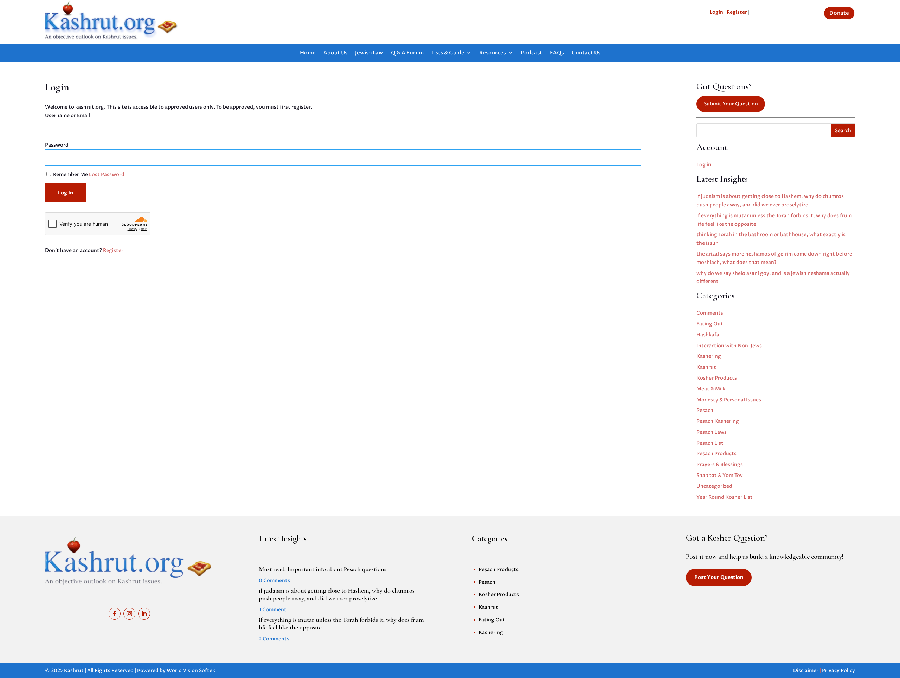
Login (716, 12)
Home (308, 53)
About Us (335, 53)
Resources (492, 53)
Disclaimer (805, 670)
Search (843, 130)
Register (737, 12)
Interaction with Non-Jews (729, 345)
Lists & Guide (447, 53)
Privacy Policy (838, 670)
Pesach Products (716, 453)
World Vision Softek (191, 670)
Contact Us (586, 53)
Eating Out (709, 324)
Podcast (531, 53)
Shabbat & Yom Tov (719, 475)
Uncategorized (714, 486)
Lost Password (106, 174)
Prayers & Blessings (719, 464)
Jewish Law (369, 53)
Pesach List (710, 443)
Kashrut (706, 367)
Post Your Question (718, 577)
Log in (703, 164)
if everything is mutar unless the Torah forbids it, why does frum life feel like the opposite (341, 623)
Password (57, 145)
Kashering (708, 356)
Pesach (704, 410)
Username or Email (67, 115)
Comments (709, 313)
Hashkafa (707, 334)
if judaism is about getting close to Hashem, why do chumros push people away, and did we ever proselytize (336, 594)
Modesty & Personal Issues (728, 399)
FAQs (557, 53)
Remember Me (70, 174)
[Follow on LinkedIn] (144, 614)
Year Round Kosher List (724, 497)
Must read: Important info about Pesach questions (322, 569)
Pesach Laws (711, 432)
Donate (839, 13)
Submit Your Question (731, 104)
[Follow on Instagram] (129, 614)
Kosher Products (716, 378)
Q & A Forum (407, 53)
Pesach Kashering (717, 421)
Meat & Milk (711, 389)
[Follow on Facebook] (115, 614)
